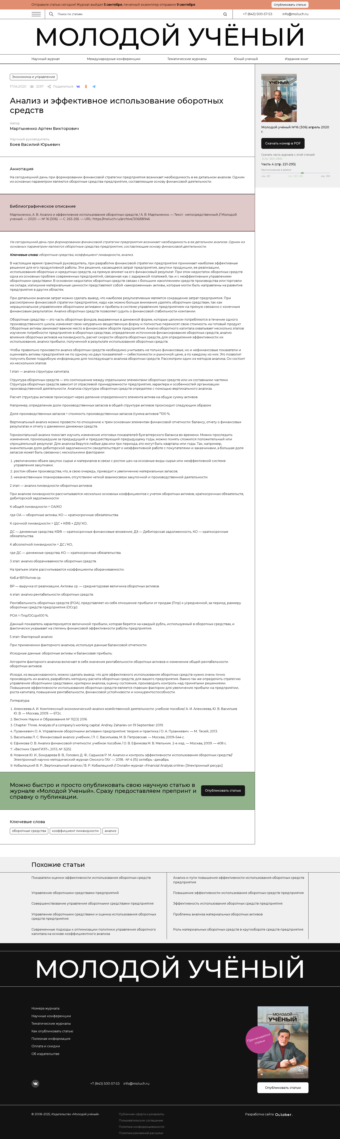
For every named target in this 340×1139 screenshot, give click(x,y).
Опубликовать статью (290, 4)
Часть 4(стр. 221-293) (278, 164)
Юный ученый (246, 59)
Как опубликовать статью (52, 1031)
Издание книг (297, 59)
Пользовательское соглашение (141, 1120)
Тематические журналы (187, 59)
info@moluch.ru (296, 14)
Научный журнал (45, 59)
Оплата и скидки (45, 1046)
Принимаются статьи (259, 1038)
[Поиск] (225, 14)
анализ (110, 831)
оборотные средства (29, 831)
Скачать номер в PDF (283, 143)
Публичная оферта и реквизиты (141, 1114)
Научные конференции (51, 1016)
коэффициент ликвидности (75, 831)
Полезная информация (50, 1039)
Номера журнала (45, 1008)
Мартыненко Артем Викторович (44, 128)
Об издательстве (45, 1054)
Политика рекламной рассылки (141, 1133)
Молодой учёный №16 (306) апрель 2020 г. (295, 129)
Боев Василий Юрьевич (35, 144)
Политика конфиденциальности (141, 1127)
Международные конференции (113, 59)
